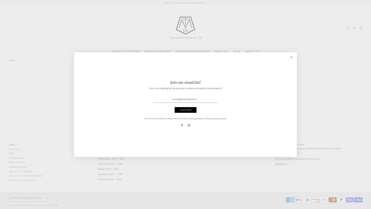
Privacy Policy (196, 118)
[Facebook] (182, 125)
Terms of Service (214, 118)
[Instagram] (189, 125)
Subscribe (185, 110)
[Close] (291, 57)
